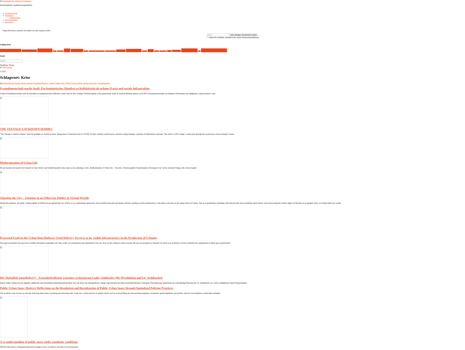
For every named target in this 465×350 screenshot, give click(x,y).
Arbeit (54, 51)
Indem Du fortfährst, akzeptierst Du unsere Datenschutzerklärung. (233, 37)
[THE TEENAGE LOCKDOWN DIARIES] (24, 124)
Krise (151, 50)
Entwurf (86, 51)
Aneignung (44, 50)
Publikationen (15, 18)
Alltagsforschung (10, 50)
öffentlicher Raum (214, 50)
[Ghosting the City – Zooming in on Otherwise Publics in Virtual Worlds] (24, 193)
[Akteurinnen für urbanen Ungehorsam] (15, 1)
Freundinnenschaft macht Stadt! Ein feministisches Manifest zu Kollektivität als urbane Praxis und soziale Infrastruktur (75, 88)
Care (67, 50)
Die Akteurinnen (11, 20)
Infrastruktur (133, 50)
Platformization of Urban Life (18, 162)
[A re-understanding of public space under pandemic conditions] (13, 337)
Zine (199, 51)
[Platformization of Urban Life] (24, 158)
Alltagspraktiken (29, 50)
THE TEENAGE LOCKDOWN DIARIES (26, 129)
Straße (169, 51)
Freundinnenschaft (110, 51)
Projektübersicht (11, 13)
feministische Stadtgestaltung (97, 51)
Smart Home (163, 51)
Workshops (9, 16)
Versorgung (176, 51)
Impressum (9, 22)
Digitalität (77, 50)
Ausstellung (60, 51)
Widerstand (189, 50)
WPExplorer (7, 67)
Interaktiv (144, 51)
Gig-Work (120, 50)
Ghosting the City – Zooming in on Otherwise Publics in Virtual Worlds (44, 197)
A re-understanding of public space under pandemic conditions (39, 341)
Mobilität (156, 51)
